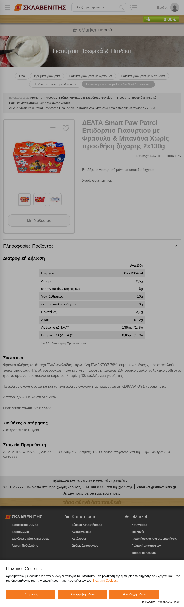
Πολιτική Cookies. (105, 580)
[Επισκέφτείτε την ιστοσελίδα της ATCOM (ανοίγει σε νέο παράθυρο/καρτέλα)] (161, 602)
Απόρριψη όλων (82, 594)
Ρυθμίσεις (30, 594)
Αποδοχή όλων (134, 594)
